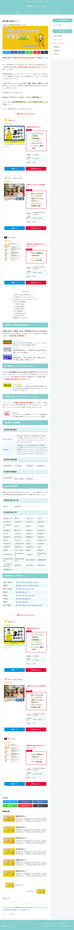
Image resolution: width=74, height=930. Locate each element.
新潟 (23, 588)
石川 (30, 588)
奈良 (30, 595)
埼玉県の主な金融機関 (19, 301)
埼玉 (24, 585)
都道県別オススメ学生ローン (21, 318)
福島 (37, 582)
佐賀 (20, 605)
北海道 (17, 582)
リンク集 (41, 923)
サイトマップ (70, 923)
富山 (26, 588)
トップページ (35, 923)
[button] (44, 52)
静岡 (20, 592)
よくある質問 (48, 923)
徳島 (17, 602)
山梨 (17, 588)
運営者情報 (62, 923)
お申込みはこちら (36, 168)
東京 (17, 585)
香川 (20, 602)
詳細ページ (14, 168)
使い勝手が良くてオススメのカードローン (25, 297)
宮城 (28, 582)
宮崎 (33, 605)
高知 (26, 602)
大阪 (17, 595)
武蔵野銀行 (6, 449)
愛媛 (23, 602)
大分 (30, 605)
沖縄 (40, 605)
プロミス (15, 384)
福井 (33, 588)
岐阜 (23, 592)
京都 (20, 595)
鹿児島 (36, 605)
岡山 (17, 598)
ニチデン (15, 355)
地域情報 (6, 797)
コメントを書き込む (25, 903)
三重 (26, 592)
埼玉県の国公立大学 (20, 313)
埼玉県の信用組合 (19, 308)
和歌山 (33, 595)
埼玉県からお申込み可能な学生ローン (23, 294)
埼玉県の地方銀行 (19, 304)
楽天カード (16, 412)
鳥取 (23, 598)
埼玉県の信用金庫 (19, 306)
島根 (26, 598)
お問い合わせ (55, 923)
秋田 (31, 582)
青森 (21, 582)
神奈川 (20, 585)
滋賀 (26, 595)
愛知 (17, 592)
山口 (30, 598)
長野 (20, 588)
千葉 (28, 585)
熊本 (26, 605)
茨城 (31, 585)
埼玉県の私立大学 (19, 315)
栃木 (34, 585)
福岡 (17, 605)
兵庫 (23, 595)
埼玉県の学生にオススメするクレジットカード (26, 299)
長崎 (23, 605)
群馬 (37, 585)
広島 (20, 598)
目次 (23, 291)
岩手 (24, 582)
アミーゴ (15, 348)
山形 (34, 582)
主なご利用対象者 (18, 311)
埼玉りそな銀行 (7, 439)
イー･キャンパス (17, 340)
